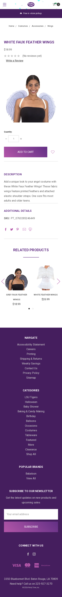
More (31, 444)
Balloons (31, 421)
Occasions (31, 425)
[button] (52, 152)
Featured (31, 440)
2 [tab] (33, 308)
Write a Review (14, 60)
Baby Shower (31, 406)
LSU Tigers (31, 397)
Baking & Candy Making (31, 411)
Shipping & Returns (31, 358)
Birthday (31, 416)
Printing (31, 354)
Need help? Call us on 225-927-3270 (31, 583)
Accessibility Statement (31, 344)
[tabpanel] (16, 286)
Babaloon (31, 473)
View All (31, 478)
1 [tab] (29, 308)
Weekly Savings (31, 363)
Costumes (31, 430)
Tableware (31, 435)
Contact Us (31, 368)
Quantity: (8, 132)
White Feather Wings (46, 294)
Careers (31, 349)
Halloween (31, 402)
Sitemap (31, 377)
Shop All (31, 454)
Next (58, 281)
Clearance (31, 449)
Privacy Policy (31, 373)
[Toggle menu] (4, 4)
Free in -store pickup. (32, 13)
